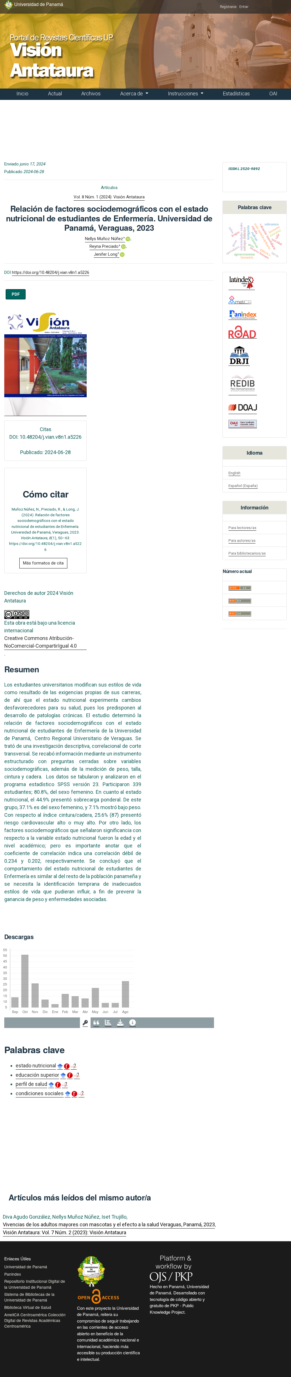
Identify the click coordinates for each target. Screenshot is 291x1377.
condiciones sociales (40, 1093)
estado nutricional (36, 1066)
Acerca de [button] (132, 93)
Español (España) (243, 485)
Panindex (12, 1274)
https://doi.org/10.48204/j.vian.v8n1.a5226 (50, 272)
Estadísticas (236, 93)
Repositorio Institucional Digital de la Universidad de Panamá (34, 1284)
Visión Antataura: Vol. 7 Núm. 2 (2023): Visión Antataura (64, 1232)
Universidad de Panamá (25, 1266)
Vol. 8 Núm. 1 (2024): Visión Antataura (109, 197)
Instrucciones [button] (183, 93)
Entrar (243, 7)
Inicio (22, 93)
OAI (273, 93)
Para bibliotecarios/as (247, 553)
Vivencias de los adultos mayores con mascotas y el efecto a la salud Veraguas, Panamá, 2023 (109, 1224)
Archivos (91, 93)
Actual (55, 93)
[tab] (85, 1022)
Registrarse (228, 7)
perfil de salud (31, 1084)
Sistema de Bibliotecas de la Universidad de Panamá (29, 1297)
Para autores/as (241, 540)
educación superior (37, 1075)
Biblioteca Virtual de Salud (27, 1307)
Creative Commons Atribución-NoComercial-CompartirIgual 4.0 (40, 642)
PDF (16, 294)
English (234, 473)
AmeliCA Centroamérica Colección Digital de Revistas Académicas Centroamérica (35, 1320)
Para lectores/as (242, 527)
